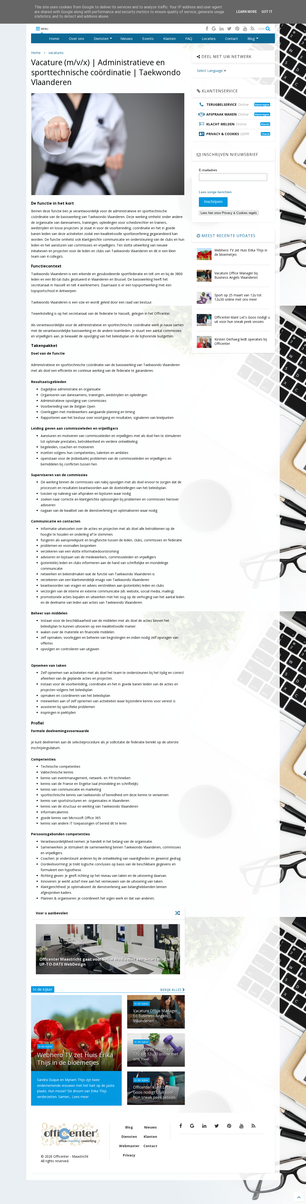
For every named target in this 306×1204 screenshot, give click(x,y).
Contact (231, 38)
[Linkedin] (221, 28)
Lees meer (80, 1096)
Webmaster (129, 1146)
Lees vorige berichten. (216, 192)
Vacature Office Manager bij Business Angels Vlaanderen (236, 275)
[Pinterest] (237, 28)
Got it (267, 12)
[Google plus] (214, 28)
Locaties (209, 38)
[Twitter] (229, 28)
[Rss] (252, 28)
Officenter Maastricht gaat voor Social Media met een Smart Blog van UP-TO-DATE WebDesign (106, 962)
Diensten (101, 38)
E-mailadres (208, 170)
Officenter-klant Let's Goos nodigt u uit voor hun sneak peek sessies (242, 319)
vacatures (56, 52)
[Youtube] (245, 28)
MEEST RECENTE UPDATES (228, 235)
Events (148, 38)
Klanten (169, 38)
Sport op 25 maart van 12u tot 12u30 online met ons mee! (238, 297)
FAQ (188, 38)
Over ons (76, 38)
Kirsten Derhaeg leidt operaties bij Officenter (240, 341)
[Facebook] (207, 28)
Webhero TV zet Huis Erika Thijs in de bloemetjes (240, 252)
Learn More (246, 12)
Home (54, 38)
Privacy (129, 1155)
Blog (251, 38)
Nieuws (126, 38)
